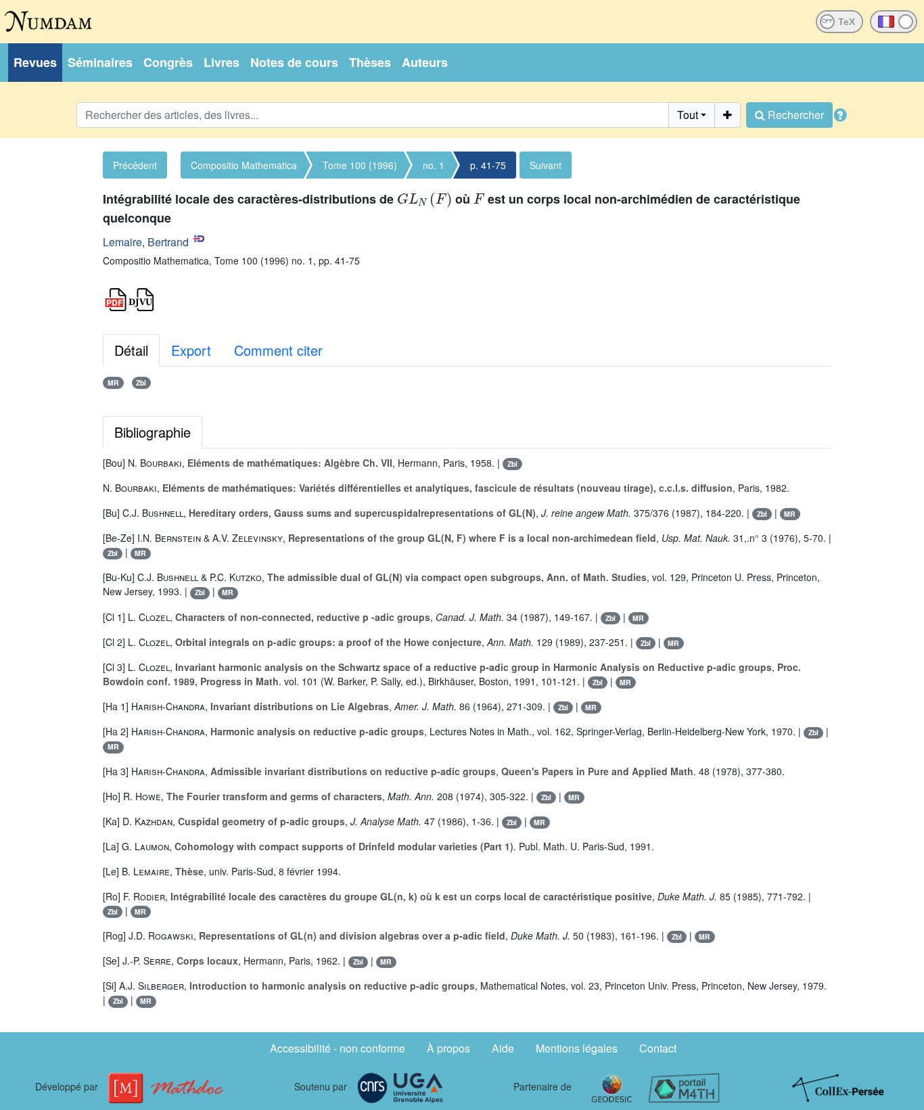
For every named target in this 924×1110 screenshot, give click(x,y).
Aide (503, 1048)
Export (191, 350)
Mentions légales (577, 1048)
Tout (687, 114)
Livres (221, 62)
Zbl (141, 382)
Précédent (135, 165)
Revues (35, 62)
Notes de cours (294, 62)
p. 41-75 (488, 165)
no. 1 (433, 165)
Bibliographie (152, 432)
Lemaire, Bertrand (146, 242)
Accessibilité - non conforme (337, 1048)
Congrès (168, 62)
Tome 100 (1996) (360, 165)
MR (113, 382)
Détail (131, 350)
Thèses (370, 62)
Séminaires (100, 62)
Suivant (545, 165)
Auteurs (425, 62)
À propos (448, 1048)
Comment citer (278, 350)
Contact (657, 1048)
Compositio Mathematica (244, 165)
